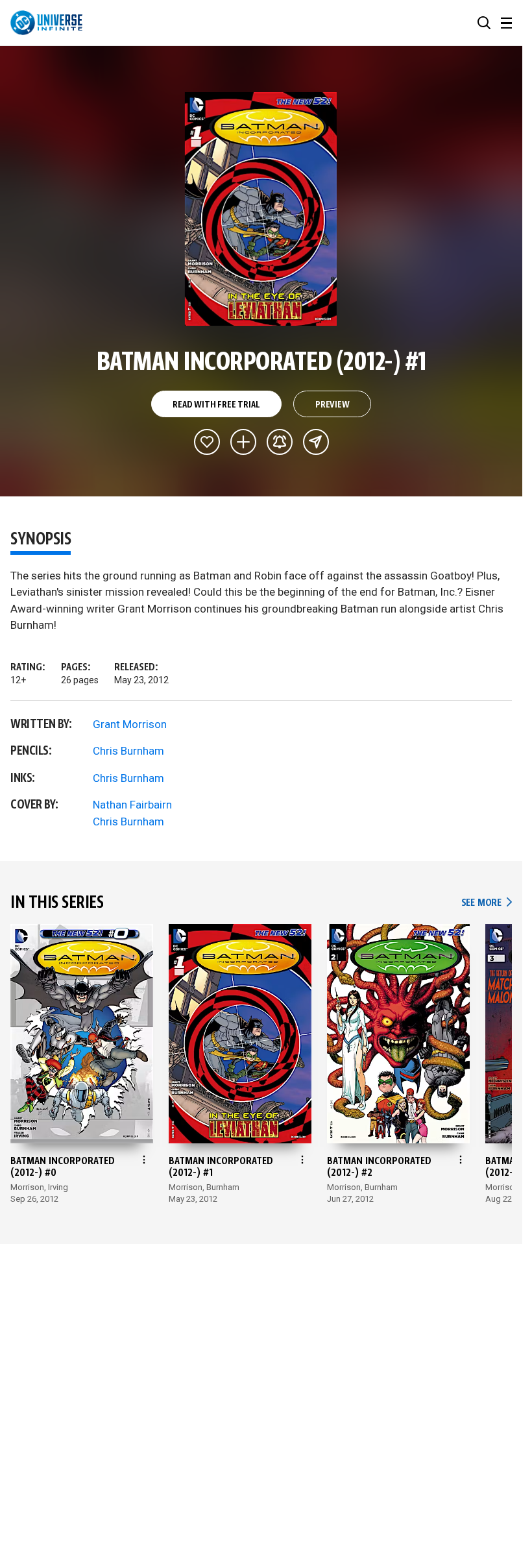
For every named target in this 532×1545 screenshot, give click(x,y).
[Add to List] (243, 442)
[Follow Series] (280, 442)
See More (486, 903)
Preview (332, 405)
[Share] (316, 442)
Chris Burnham (128, 750)
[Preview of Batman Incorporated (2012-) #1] (261, 209)
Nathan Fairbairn (132, 804)
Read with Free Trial (216, 405)
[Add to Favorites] (207, 442)
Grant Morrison (130, 724)
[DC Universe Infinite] (46, 23)
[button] (484, 22)
